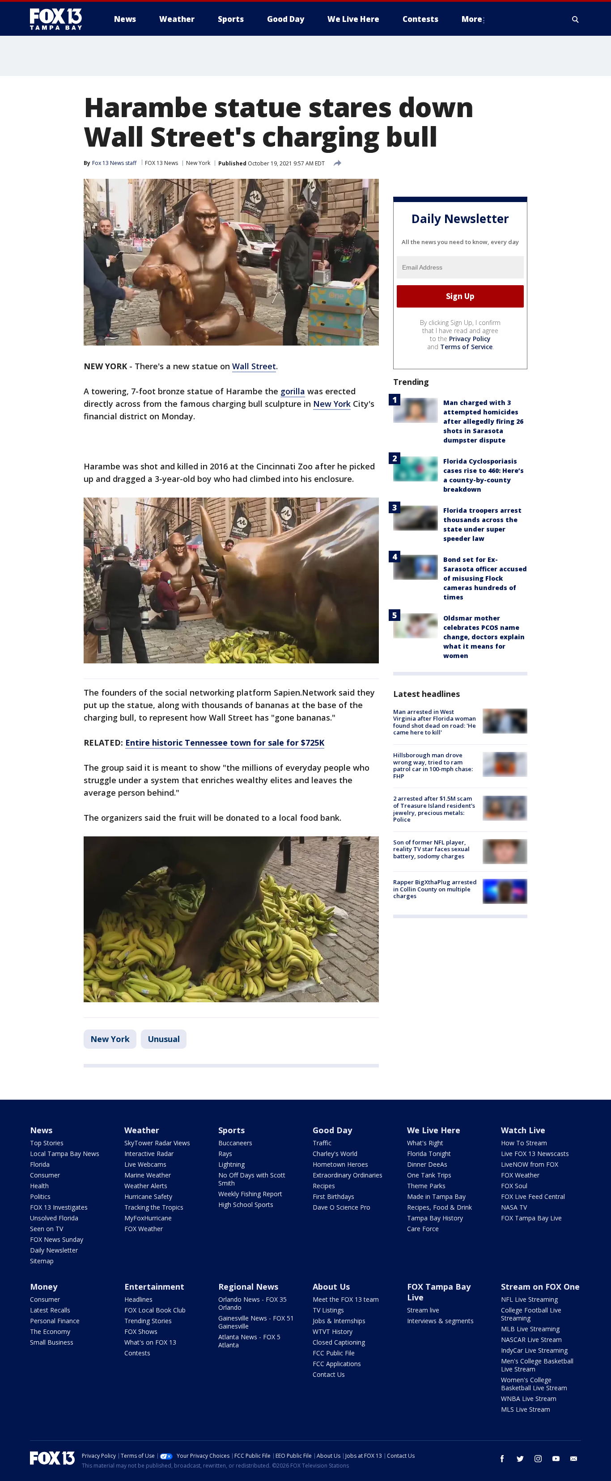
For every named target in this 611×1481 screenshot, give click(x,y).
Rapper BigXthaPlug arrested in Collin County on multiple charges (435, 889)
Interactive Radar (149, 1153)
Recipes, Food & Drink (439, 1207)
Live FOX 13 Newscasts (535, 1153)
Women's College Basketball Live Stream (534, 1384)
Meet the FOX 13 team (346, 1299)
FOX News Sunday (56, 1239)
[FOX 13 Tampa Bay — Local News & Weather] (59, 19)
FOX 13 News (161, 163)
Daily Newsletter (54, 1250)
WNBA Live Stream (528, 1398)
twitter (520, 1458)
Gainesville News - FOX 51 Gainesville (256, 1322)
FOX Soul (514, 1185)
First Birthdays (333, 1196)
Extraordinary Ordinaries (347, 1175)
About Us (331, 1286)
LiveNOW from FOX (529, 1164)
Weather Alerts (145, 1185)
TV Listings (328, 1310)
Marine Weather (147, 1175)
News (41, 1130)
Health (39, 1185)
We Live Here (433, 1130)
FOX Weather (143, 1228)
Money (43, 1286)
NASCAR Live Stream (531, 1339)
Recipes (324, 1185)
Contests (137, 1353)
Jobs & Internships (339, 1320)
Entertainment (154, 1286)
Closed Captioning (339, 1342)
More (472, 19)
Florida (40, 1164)
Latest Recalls (50, 1310)
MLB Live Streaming (530, 1329)
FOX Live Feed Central (533, 1196)
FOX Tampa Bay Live (531, 1218)
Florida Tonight (429, 1153)
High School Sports (245, 1204)
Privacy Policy (470, 338)
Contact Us (329, 1374)
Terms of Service (466, 346)
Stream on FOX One (540, 1286)
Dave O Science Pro (341, 1207)
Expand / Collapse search (575, 19)
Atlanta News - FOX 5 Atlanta (249, 1341)
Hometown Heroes (340, 1164)
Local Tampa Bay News (64, 1153)
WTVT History (332, 1331)
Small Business (51, 1342)
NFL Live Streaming (529, 1299)
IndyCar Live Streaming (534, 1350)
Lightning (231, 1164)
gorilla (292, 391)
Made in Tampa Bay (436, 1196)
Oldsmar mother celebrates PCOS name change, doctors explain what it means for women (484, 637)
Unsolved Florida (54, 1218)
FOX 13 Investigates (59, 1207)
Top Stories (47, 1143)
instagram (538, 1458)
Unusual (164, 1039)
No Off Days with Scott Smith (251, 1179)
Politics (40, 1196)
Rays (225, 1153)
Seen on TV (46, 1228)
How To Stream (524, 1143)
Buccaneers (235, 1143)
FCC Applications (337, 1363)
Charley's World (335, 1153)
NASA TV (514, 1207)
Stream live (423, 1310)
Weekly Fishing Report (250, 1194)
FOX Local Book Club (155, 1310)
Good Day (332, 1130)
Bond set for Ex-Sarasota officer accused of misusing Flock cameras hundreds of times (485, 578)
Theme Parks (426, 1185)
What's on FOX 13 (150, 1342)
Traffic (322, 1143)
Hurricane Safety (148, 1196)
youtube (556, 1458)
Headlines (138, 1299)
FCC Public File (334, 1353)
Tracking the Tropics (153, 1207)
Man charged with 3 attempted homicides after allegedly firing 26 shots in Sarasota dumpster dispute (483, 421)
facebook (502, 1458)
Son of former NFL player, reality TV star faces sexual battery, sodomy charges (431, 849)
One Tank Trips (429, 1175)
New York (198, 163)
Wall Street (254, 366)
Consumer (45, 1175)
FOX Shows (140, 1331)
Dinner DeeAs (427, 1164)
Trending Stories (148, 1320)
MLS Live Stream (525, 1409)
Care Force (423, 1228)
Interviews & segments (440, 1320)
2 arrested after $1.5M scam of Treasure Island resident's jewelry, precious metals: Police (434, 809)
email (574, 1458)
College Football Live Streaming (531, 1314)
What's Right (425, 1143)
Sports (231, 1130)
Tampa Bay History (435, 1218)
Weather (141, 1130)
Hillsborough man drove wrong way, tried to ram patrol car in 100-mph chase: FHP (433, 765)
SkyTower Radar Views (157, 1143)
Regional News (248, 1286)
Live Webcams (145, 1164)
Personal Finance (55, 1320)
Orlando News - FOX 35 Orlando (252, 1303)
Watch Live (523, 1130)
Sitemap (42, 1261)
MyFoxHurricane (148, 1218)
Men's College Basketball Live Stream (537, 1365)
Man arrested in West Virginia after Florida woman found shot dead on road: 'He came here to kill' (434, 722)
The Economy (50, 1331)
